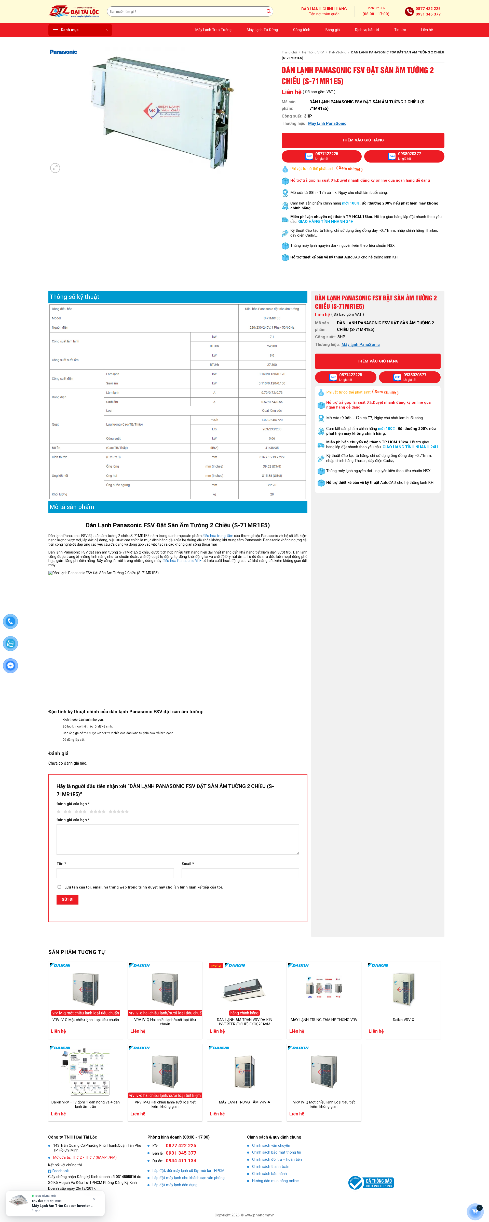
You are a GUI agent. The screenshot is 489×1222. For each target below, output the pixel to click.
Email (188, 864)
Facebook (60, 1171)
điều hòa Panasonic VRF (181, 561)
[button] (80, 30)
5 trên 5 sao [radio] (118, 811)
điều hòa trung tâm (217, 536)
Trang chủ (289, 52)
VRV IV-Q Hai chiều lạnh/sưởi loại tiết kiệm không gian (165, 1104)
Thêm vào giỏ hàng (363, 140)
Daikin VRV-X (403, 1020)
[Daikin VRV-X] (403, 989)
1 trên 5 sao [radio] (58, 811)
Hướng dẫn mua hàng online (275, 1181)
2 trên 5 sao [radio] (67, 811)
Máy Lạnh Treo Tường (213, 30)
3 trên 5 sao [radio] (80, 811)
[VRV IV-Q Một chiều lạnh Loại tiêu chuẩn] (85, 989)
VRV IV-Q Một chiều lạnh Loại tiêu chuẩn (85, 1020)
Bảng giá (332, 30)
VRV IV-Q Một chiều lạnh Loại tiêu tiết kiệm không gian (324, 1104)
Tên (61, 864)
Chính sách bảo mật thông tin (276, 1152)
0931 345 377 (428, 14)
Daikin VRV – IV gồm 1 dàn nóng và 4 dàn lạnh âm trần (85, 1104)
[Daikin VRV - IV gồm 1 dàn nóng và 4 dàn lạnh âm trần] (85, 1072)
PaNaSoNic (337, 52)
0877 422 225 (428, 8)
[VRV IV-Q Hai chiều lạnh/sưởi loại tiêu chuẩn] (165, 989)
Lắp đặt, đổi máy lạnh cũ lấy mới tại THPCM (188, 1171)
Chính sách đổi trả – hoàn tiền (277, 1159)
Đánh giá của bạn (73, 804)
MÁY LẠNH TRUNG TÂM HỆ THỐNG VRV (324, 1020)
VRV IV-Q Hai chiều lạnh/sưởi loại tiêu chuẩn (165, 1022)
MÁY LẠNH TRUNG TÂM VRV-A (244, 1102)
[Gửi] (268, 11)
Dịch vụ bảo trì (367, 30)
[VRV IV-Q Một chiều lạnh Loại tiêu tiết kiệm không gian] (324, 1072)
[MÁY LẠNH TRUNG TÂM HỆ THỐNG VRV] (324, 989)
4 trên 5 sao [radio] (97, 811)
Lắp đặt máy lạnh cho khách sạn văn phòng (189, 1178)
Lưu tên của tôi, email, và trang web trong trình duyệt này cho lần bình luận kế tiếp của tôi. (143, 887)
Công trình (301, 30)
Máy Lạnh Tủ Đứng (262, 30)
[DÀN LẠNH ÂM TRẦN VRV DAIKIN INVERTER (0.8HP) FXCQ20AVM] (244, 989)
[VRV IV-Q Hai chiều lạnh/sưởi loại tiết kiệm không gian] (165, 1072)
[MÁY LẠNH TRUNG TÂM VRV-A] (244, 1072)
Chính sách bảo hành (269, 1174)
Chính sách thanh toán (270, 1167)
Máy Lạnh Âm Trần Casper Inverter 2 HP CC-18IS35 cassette (63, 1206)
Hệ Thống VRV (313, 52)
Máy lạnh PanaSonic (327, 123)
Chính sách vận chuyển (271, 1145)
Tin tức (400, 30)
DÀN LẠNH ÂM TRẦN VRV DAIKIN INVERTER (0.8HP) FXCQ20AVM (244, 1022)
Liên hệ (427, 30)
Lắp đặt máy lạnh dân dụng (175, 1185)
